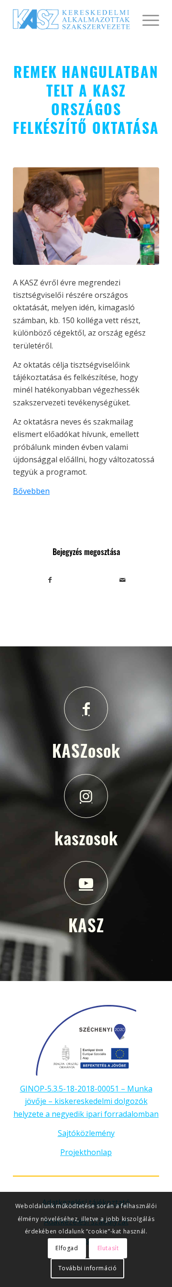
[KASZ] (86, 883)
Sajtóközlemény (86, 1133)
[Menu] (146, 19)
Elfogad (66, 1248)
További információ (87, 1268)
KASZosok (86, 750)
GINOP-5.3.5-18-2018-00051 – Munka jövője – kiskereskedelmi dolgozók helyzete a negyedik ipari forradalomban (86, 1101)
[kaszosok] (86, 796)
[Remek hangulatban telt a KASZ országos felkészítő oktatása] (86, 216)
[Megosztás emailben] (122, 580)
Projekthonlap (86, 1152)
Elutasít (108, 1248)
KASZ (86, 924)
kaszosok (86, 837)
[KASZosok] (86, 709)
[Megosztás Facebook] (49, 580)
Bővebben (31, 491)
